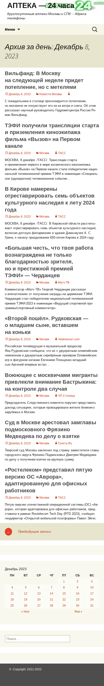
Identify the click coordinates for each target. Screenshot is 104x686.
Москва (44, 153)
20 (39, 599)
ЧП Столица (66, 395)
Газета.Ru (65, 443)
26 (25, 605)
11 (12, 593)
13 (39, 593)
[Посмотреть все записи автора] (69, 94)
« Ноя (25, 611)
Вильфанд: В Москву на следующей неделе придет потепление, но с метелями (44, 80)
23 (77, 599)
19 (25, 599)
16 (77, 593)
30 (77, 605)
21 (51, 599)
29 (64, 605)
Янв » (78, 611)
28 (51, 605)
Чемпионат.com (69, 339)
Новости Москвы (50, 94)
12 (25, 593)
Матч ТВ (63, 282)
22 (64, 599)
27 (39, 605)
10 (92, 587)
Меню (10, 29)
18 (12, 599)
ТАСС (62, 153)
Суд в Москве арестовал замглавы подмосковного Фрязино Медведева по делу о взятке (50, 429)
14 (51, 593)
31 (92, 605)
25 (12, 605)
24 (92, 599)
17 (92, 593)
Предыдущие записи (29, 531)
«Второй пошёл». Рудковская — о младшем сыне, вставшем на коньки (46, 325)
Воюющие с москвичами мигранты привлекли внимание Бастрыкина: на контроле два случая (51, 382)
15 (64, 593)
